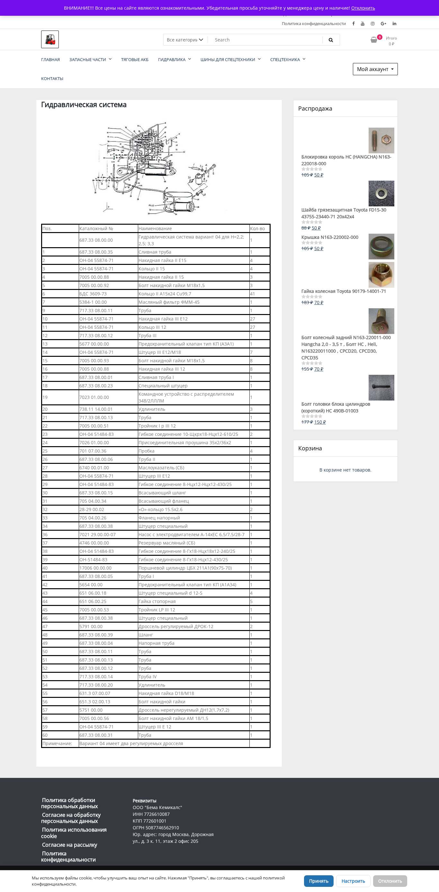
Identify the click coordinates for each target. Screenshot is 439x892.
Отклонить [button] (363, 8)
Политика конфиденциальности (314, 23)
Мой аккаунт (373, 69)
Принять (318, 881)
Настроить (353, 881)
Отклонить (390, 881)
